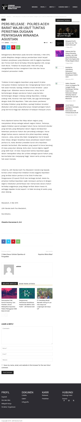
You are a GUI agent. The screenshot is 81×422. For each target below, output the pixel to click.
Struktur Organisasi (8, 407)
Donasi (75, 7)
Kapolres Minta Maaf (45, 254)
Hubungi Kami (63, 7)
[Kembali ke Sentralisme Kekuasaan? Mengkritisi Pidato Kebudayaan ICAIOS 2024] (59, 69)
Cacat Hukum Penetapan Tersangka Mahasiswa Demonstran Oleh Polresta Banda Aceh (72, 108)
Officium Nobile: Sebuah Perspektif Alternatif (65, 35)
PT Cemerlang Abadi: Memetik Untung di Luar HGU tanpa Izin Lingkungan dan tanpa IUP (44, 305)
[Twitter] (8, 47)
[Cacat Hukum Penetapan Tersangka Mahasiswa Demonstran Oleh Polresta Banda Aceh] (59, 107)
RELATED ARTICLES (10, 284)
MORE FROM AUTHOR (27, 284)
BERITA (51, 7)
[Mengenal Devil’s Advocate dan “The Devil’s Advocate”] (59, 43)
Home (3, 16)
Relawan (45, 395)
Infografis (25, 402)
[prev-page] (2, 315)
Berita (9, 16)
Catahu (24, 395)
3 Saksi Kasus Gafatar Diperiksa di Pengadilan (13, 255)
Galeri (24, 398)
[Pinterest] (13, 47)
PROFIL (42, 7)
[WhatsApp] (18, 47)
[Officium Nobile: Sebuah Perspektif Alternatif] (67, 31)
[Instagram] (69, 400)
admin (7, 42)
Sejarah (4, 397)
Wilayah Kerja (6, 403)
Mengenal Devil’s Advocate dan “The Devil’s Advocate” (71, 43)
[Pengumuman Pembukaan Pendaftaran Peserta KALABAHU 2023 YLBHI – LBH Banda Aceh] (27, 293)
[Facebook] (3, 47)
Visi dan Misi (5, 400)
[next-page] (6, 315)
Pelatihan (45, 398)
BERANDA (35, 7)
